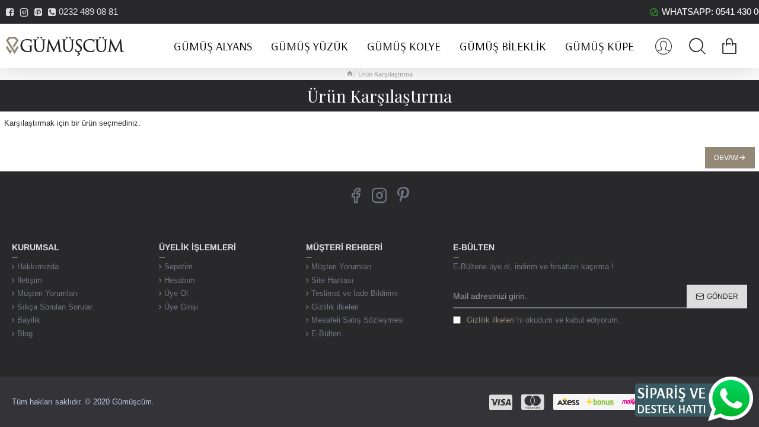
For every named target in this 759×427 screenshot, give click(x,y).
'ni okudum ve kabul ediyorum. (543, 320)
